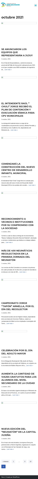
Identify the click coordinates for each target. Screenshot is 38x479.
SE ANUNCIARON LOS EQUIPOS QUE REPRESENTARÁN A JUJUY (17, 52)
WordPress (16, 477)
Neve (3, 477)
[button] (35, 5)
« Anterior (5, 461)
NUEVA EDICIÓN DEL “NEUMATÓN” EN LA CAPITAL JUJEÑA (18, 432)
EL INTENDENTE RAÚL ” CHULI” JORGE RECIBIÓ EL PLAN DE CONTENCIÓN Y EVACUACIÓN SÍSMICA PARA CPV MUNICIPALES (17, 109)
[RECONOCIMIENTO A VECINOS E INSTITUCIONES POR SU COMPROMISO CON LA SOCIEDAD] (19, 203)
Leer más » (8, 69)
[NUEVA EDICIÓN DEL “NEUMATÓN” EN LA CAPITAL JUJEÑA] (19, 413)
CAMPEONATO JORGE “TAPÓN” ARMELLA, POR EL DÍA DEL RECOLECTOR (17, 306)
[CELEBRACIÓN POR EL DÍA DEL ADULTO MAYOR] (19, 338)
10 (30, 461)
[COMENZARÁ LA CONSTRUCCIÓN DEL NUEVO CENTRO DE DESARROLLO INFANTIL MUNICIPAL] (19, 148)
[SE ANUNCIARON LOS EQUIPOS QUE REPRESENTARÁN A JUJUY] (19, 34)
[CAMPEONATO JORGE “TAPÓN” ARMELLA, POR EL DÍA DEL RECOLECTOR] (19, 289)
